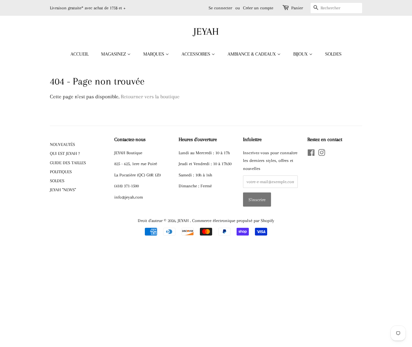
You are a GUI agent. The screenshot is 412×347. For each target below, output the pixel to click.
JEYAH (206, 31)
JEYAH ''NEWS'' (63, 189)
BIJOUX (301, 54)
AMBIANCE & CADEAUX (252, 54)
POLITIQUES (61, 171)
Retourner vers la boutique (150, 96)
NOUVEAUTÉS (62, 144)
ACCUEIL (79, 54)
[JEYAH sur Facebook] (311, 153)
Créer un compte (258, 7)
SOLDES (333, 54)
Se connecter (220, 7)
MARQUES (154, 54)
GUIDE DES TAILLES (68, 162)
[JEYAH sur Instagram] (321, 153)
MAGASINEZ (114, 54)
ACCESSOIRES (196, 54)
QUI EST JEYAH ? (65, 153)
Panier (297, 7)
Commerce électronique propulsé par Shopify (233, 220)
